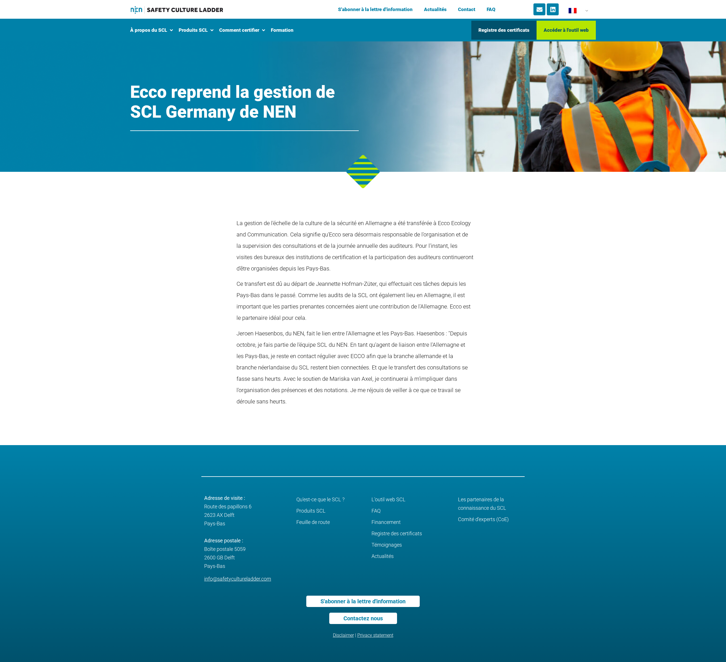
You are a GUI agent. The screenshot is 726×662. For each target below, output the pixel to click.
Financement (386, 522)
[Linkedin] (553, 9)
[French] (575, 12)
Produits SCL (311, 511)
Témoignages (387, 545)
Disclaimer (343, 635)
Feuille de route (313, 522)
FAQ (491, 9)
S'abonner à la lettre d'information (375, 9)
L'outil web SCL (389, 499)
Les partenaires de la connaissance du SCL (482, 503)
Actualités (435, 9)
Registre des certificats (397, 533)
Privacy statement (375, 635)
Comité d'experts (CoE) (483, 519)
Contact (466, 9)
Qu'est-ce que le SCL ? (320, 499)
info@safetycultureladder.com (237, 579)
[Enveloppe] (539, 9)
